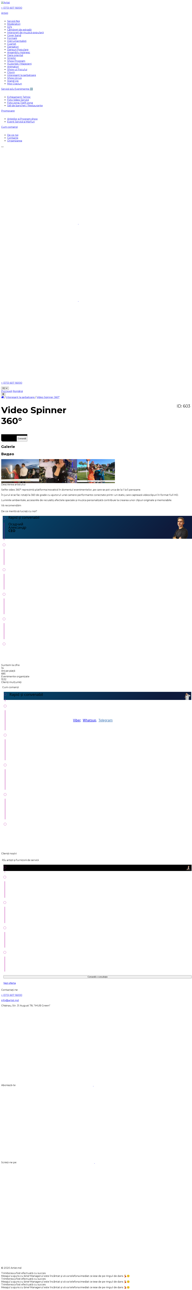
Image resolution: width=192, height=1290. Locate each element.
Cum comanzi (9, 127)
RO (4, 388)
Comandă (22, 438)
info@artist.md (10, 1000)
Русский (6, 391)
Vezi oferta (9, 983)
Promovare (8, 110)
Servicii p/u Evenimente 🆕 (17, 89)
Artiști (4, 13)
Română (18, 391)
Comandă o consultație (98, 977)
